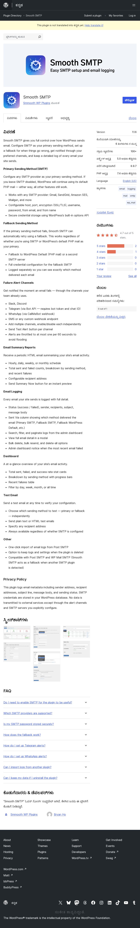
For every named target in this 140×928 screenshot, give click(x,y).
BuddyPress (12, 887)
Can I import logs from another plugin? (27, 767)
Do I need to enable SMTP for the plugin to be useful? (37, 702)
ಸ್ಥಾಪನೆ (49, 118)
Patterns (43, 858)
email (122, 188)
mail (125, 195)
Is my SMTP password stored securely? (28, 724)
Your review (104, 276)
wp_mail (131, 202)
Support (77, 846)
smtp (132, 195)
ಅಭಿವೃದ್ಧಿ (65, 118)
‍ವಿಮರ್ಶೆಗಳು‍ (31, 118)
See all (132, 276)
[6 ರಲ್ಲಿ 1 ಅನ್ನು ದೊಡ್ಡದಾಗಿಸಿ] (25, 630)
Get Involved (114, 840)
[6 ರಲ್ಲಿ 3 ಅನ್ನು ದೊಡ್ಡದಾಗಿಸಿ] (55, 630)
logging (131, 188)
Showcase (44, 840)
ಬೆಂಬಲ (133, 118)
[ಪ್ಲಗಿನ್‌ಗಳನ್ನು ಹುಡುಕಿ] (39, 36)
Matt (8, 875)
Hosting (8, 852)
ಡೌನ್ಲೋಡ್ (129, 100)
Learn (75, 840)
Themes (43, 846)
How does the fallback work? (22, 734)
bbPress (10, 881)
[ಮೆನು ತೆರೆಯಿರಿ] (134, 5)
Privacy (8, 858)
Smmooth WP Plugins (36, 103)
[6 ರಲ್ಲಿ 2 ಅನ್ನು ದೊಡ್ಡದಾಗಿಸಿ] (25, 647)
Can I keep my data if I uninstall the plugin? (30, 778)
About (7, 840)
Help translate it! (94, 25)
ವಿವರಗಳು (12, 118)
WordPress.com (15, 869)
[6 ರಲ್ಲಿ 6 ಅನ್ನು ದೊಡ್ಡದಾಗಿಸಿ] (85, 645)
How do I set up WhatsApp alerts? (25, 756)
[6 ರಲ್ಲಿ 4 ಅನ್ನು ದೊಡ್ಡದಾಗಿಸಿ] (55, 656)
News (7, 846)
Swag (111, 858)
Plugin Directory (12, 15)
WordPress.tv (82, 858)
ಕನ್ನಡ (14, 903)
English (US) (130, 180)
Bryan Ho (60, 814)
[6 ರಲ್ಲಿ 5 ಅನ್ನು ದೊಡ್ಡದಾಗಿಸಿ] (85, 630)
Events (110, 846)
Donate (112, 852)
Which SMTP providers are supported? (27, 713)
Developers (79, 852)
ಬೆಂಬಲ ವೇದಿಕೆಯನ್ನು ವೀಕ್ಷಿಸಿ (111, 316)
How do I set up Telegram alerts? (24, 745)
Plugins (42, 852)
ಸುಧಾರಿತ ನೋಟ (105, 212)
